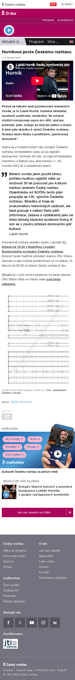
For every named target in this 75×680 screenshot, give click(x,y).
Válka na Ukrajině (14, 550)
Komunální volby (14, 556)
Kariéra (43, 567)
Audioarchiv (65, 20)
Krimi (33, 439)
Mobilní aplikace (14, 601)
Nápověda (46, 556)
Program (48, 20)
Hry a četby (12, 439)
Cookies (8, 670)
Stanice (8, 561)
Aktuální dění (13, 41)
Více (53, 41)
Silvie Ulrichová (21, 402)
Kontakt (44, 572)
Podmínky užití (45, 670)
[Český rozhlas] (13, 4)
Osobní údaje (25, 670)
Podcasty (9, 596)
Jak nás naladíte (50, 550)
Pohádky (11, 447)
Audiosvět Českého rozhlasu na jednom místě (30, 471)
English (62, 670)
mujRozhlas (9, 428)
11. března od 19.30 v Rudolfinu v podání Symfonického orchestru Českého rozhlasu (34, 247)
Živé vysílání (13, 454)
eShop (7, 567)
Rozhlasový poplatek (53, 577)
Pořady (31, 447)
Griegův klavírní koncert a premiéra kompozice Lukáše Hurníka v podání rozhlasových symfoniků (45, 490)
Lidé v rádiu (47, 561)
